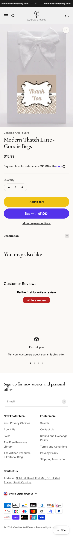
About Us (9, 429)
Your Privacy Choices (17, 423)
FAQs (7, 435)
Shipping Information (53, 459)
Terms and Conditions (54, 446)
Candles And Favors (16, 132)
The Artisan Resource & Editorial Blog (17, 455)
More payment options (36, 223)
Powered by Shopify (46, 527)
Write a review (36, 300)
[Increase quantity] (22, 187)
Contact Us (47, 429)
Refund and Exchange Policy (53, 438)
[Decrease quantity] (8, 187)
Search (44, 423)
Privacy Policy (49, 452)
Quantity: (9, 179)
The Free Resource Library (15, 444)
